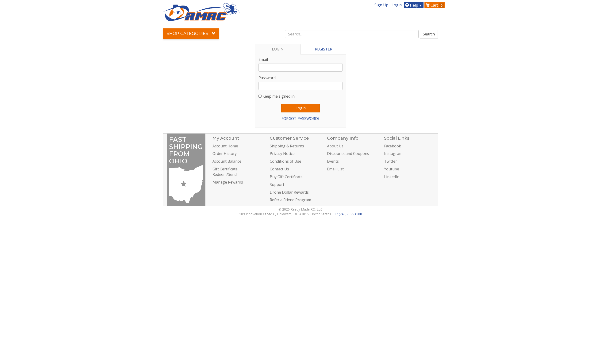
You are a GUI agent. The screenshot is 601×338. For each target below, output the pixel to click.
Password (267, 77)
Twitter (390, 161)
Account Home (225, 146)
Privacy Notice (282, 153)
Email (263, 59)
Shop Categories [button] (188, 33)
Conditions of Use (285, 161)
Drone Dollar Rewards (289, 192)
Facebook (392, 146)
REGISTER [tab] (323, 49)
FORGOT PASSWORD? (300, 118)
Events (333, 161)
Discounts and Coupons (348, 153)
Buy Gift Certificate (286, 176)
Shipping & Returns (287, 146)
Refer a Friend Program (290, 199)
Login (397, 5)
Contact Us (279, 169)
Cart (436, 5)
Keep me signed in (278, 96)
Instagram (393, 153)
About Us (335, 146)
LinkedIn (391, 176)
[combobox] (352, 34)
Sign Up (381, 5)
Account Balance (226, 161)
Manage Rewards (227, 182)
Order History (224, 153)
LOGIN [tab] (278, 49)
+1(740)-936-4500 (348, 214)
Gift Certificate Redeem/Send (225, 171)
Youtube (391, 169)
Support (277, 184)
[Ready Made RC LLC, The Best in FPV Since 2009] (201, 11)
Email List (335, 169)
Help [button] (415, 5)
